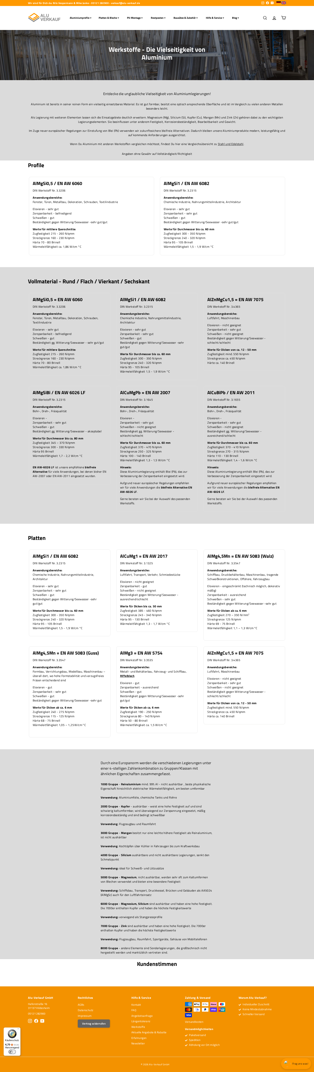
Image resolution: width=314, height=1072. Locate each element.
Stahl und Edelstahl (230, 144)
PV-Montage (134, 18)
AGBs (81, 1005)
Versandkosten (194, 1022)
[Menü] (18, 1029)
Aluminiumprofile (80, 18)
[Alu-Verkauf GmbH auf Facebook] (36, 1021)
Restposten (157, 18)
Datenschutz (85, 1010)
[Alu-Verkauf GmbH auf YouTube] (42, 1021)
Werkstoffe (138, 1027)
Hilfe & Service (214, 18)
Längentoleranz (140, 1021)
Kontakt (136, 1005)
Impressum (85, 1016)
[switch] (12, 1052)
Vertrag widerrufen (94, 1023)
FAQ (133, 1010)
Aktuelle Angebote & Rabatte (149, 1032)
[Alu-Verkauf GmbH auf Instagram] (30, 1021)
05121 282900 (36, 1013)
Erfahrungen (138, 1038)
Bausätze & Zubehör (185, 18)
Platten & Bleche (108, 18)
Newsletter (138, 1043)
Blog (234, 18)
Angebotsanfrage (142, 1016)
